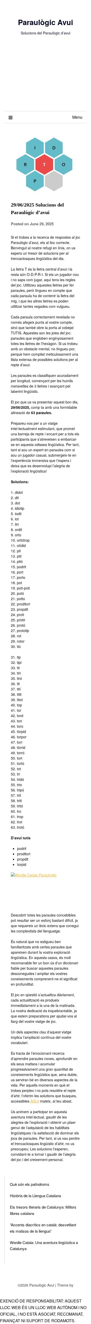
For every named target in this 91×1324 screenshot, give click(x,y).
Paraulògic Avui (45, 22)
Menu (77, 117)
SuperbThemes (45, 1290)
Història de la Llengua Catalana (35, 1195)
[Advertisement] (45, 78)
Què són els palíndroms (29, 1184)
